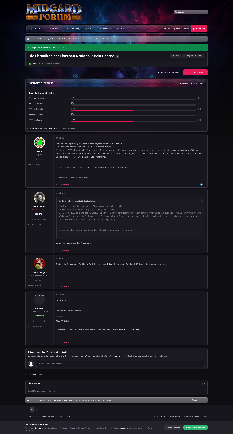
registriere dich (54, 128)
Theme (153, 416)
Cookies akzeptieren (196, 427)
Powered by (196, 416)
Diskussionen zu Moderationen (125, 330)
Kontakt (59, 416)
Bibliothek (55, 64)
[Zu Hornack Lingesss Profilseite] (39, 263)
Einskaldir (39, 308)
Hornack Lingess (39, 272)
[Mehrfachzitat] (56, 185)
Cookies (68, 416)
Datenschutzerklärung (45, 416)
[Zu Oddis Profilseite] (30, 64)
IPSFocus (161, 416)
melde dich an (37, 128)
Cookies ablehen (173, 427)
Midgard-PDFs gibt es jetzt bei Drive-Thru (47, 47)
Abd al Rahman (40, 206)
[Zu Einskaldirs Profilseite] (39, 299)
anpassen (124, 428)
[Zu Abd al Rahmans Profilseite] (39, 197)
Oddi (34, 64)
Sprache (30, 416)
